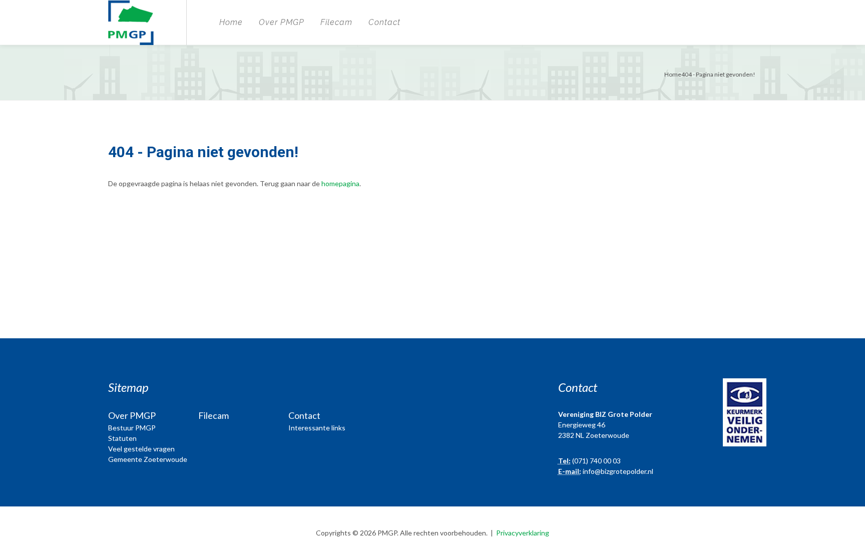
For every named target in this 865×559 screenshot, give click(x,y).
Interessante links (316, 427)
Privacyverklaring (522, 532)
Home (231, 22)
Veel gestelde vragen (141, 448)
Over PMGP (281, 22)
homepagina (340, 183)
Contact (384, 22)
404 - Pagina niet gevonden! (718, 74)
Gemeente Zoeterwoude (147, 459)
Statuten (122, 438)
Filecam (336, 22)
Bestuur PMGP (132, 427)
